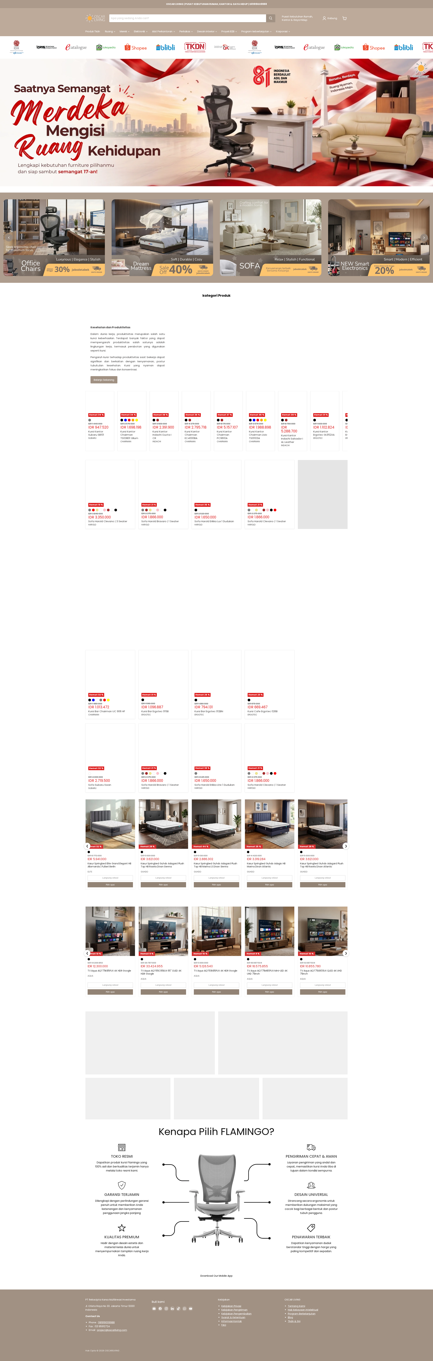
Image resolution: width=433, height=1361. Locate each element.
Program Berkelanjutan (301, 1313)
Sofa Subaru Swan (99, 785)
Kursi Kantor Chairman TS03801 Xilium (129, 435)
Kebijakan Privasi (231, 1306)
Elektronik (140, 31)
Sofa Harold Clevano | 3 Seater (107, 521)
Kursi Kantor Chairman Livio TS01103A (258, 435)
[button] (330, 18)
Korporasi (282, 31)
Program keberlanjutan (255, 31)
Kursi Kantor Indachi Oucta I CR (162, 435)
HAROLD (92, 524)
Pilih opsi (110, 884)
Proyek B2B (228, 31)
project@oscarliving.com (112, 1330)
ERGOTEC (318, 438)
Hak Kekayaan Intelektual (303, 1309)
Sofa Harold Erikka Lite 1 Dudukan (215, 785)
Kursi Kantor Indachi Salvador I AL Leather (292, 439)
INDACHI (157, 441)
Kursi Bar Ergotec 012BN (209, 711)
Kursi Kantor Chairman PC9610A (224, 435)
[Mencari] (270, 18)
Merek (124, 31)
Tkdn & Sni (294, 1321)
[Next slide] (424, 238)
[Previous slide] (9, 238)
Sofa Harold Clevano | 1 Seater (267, 521)
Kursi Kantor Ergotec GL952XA (324, 433)
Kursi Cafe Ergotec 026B (263, 711)
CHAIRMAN (125, 441)
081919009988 (106, 1322)
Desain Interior (206, 31)
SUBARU (92, 438)
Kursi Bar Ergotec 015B (155, 711)
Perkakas (185, 31)
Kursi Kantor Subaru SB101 (96, 433)
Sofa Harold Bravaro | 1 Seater (160, 521)
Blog (290, 1317)
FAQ (223, 1325)
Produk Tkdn (92, 31)
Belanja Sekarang (104, 380)
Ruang (109, 31)
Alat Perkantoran (162, 31)
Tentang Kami (296, 1306)
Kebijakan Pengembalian (236, 1313)
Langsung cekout (110, 878)
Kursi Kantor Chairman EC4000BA (192, 435)
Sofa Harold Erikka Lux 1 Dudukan (214, 521)
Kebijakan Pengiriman (234, 1309)
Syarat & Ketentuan (233, 1317)
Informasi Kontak (231, 1321)
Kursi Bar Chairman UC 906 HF (106, 711)
